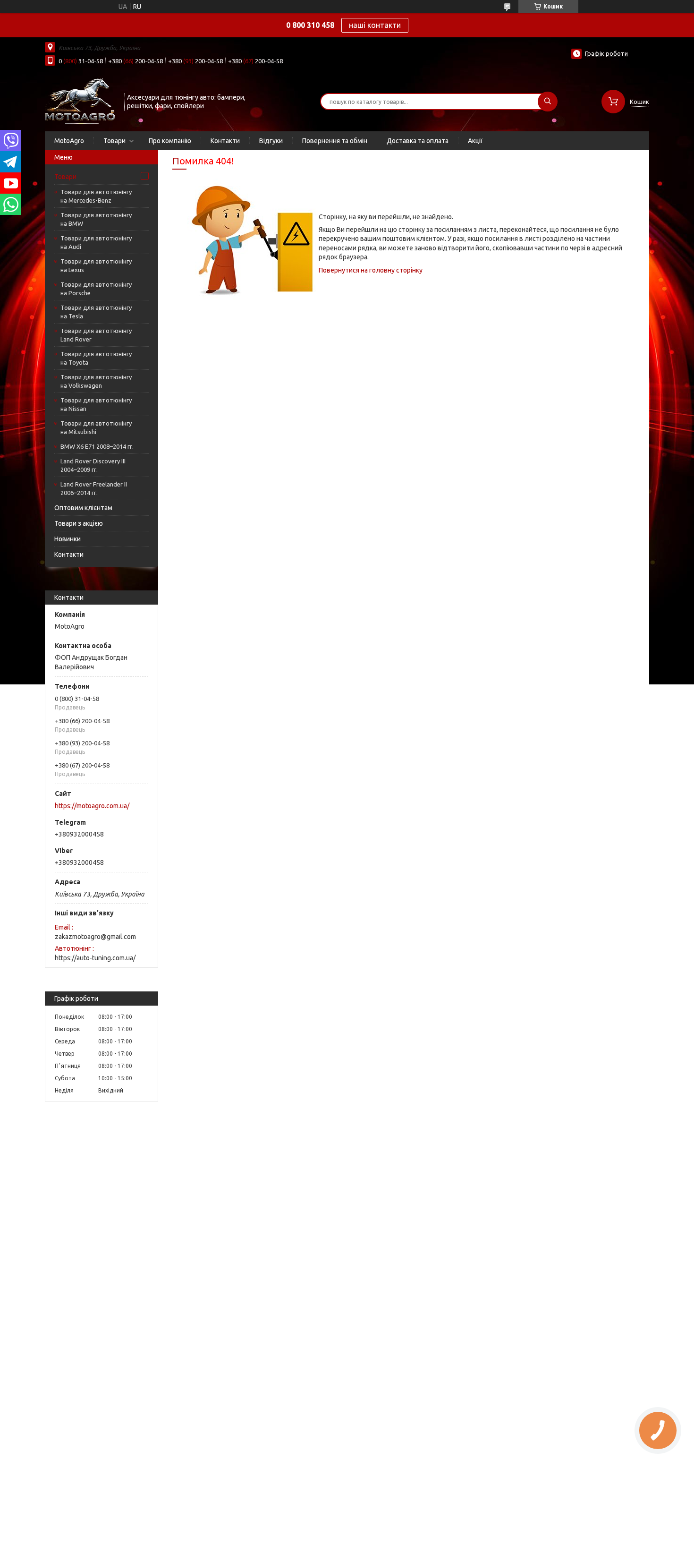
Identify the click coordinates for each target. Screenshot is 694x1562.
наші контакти (375, 25)
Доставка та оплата (418, 140)
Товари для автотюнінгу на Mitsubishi (96, 427)
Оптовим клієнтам (83, 508)
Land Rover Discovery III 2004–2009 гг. (93, 465)
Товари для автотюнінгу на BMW (96, 219)
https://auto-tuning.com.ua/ (95, 958)
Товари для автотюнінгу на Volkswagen (96, 381)
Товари (114, 140)
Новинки (67, 539)
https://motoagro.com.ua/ (92, 806)
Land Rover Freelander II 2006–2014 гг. (93, 488)
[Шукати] (548, 101)
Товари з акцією (78, 523)
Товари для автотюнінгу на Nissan (96, 404)
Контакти (225, 140)
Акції (475, 140)
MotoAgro (69, 140)
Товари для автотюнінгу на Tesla (96, 311)
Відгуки (271, 140)
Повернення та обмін (334, 140)
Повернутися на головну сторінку (371, 270)
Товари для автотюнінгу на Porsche (96, 288)
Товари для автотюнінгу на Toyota (96, 358)
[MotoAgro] (80, 100)
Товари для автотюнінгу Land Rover (96, 334)
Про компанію (170, 140)
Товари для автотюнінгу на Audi (96, 242)
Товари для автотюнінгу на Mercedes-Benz (96, 196)
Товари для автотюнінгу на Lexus (96, 265)
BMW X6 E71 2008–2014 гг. (97, 446)
